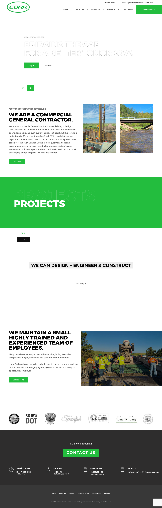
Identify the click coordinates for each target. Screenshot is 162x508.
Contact (111, 9)
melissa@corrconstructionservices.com (137, 2)
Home (65, 9)
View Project (81, 283)
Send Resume (18, 379)
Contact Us (48, 66)
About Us (80, 9)
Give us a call (62, 276)
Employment (128, 9)
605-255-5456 (109, 2)
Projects (95, 9)
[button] (23, 88)
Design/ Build (149, 10)
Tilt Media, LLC (105, 502)
